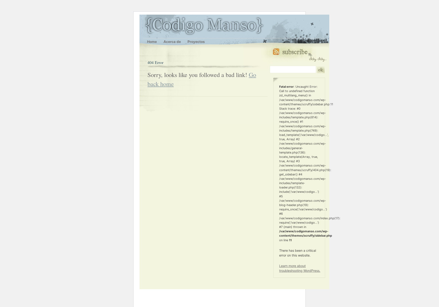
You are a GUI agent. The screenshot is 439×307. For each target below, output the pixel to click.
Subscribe (299, 54)
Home (152, 42)
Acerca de (172, 42)
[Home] (145, 25)
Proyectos (196, 42)
